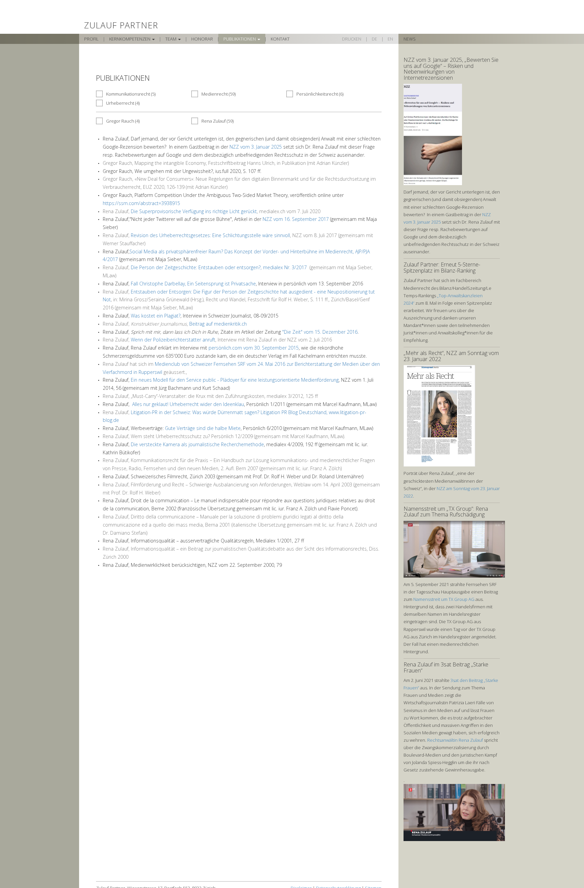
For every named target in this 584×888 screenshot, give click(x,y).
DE (374, 39)
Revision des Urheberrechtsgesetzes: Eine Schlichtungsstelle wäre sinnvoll (210, 235)
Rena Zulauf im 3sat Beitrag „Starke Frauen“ (446, 667)
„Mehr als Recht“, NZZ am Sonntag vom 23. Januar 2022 (451, 356)
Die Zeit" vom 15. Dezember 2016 (321, 332)
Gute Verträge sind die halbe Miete (203, 428)
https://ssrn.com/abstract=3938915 (141, 203)
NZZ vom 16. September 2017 (296, 219)
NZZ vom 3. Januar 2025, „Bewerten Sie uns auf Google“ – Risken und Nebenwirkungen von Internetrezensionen (451, 68)
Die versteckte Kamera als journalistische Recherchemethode (197, 444)
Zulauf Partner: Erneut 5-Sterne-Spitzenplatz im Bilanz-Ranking (442, 267)
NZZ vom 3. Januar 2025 (255, 147)
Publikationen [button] (240, 39)
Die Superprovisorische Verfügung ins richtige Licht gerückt (194, 211)
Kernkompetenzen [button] (130, 39)
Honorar (202, 39)
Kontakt (280, 39)
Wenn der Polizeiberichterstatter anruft (173, 339)
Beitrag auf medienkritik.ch (218, 324)
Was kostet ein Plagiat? (155, 315)
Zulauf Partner (121, 20)
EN (390, 39)
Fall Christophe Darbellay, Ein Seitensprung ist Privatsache (193, 283)
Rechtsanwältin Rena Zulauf (455, 740)
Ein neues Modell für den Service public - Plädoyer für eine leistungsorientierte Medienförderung (235, 380)
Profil (91, 39)
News (410, 39)
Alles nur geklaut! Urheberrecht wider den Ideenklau (188, 404)
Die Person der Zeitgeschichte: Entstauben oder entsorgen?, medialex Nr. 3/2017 (219, 267)
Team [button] (171, 39)
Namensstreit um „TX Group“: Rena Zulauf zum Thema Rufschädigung (446, 511)
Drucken (351, 39)
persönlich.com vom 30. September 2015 (254, 348)
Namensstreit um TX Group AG (443, 599)
